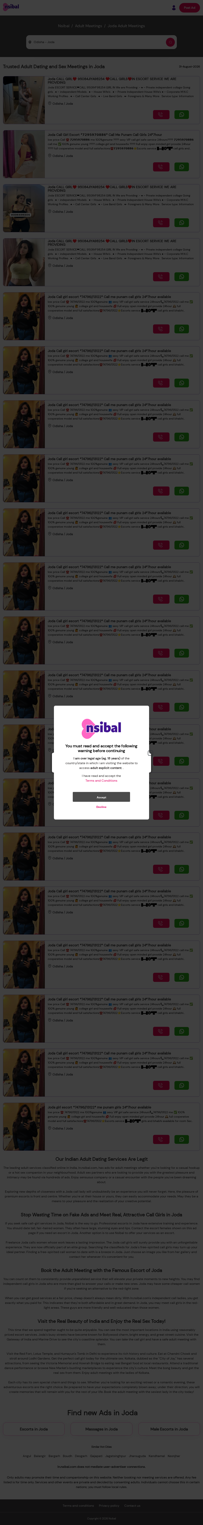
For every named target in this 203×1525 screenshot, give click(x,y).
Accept (101, 797)
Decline (101, 806)
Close (150, 753)
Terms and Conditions (101, 780)
